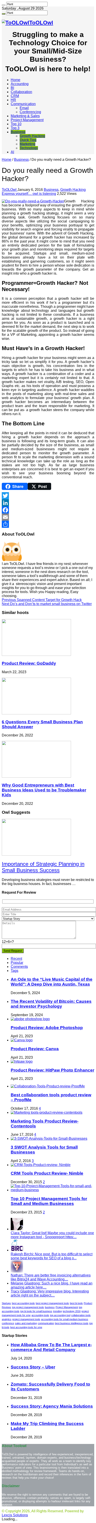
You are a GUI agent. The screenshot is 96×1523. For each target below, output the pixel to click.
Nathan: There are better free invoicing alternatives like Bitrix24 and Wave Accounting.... (51, 1277)
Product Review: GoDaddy (29, 663)
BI (12, 88)
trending (57, 1311)
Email (24, 108)
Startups (6, 1303)
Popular (17, 962)
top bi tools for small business (36, 1311)
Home (15, 80)
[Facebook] (48, 510)
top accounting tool (60, 1315)
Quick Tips (28, 140)
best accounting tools (23, 1303)
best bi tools (76, 1303)
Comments (19, 966)
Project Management (27, 120)
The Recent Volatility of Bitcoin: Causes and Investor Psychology (51, 1004)
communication (46, 1323)
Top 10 (16, 124)
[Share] (48, 524)
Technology (29, 148)
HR (13, 100)
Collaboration (21, 92)
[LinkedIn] (48, 502)
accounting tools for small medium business (64, 1319)
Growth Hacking (32, 136)
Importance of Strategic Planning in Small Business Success (43, 867)
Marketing (27, 144)
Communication (23, 104)
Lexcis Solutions (15, 1515)
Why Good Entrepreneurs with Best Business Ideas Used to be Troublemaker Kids (44, 790)
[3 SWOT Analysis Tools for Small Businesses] (49, 1138)
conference (8, 1323)
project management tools (26, 1319)
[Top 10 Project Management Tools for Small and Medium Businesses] (52, 1190)
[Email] (48, 517)
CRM (15, 96)
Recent (16, 958)
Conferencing (30, 112)
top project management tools (28, 1307)
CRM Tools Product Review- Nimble (47, 1173)
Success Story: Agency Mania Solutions (52, 1406)
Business (18, 132)
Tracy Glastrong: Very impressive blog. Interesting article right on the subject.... (50, 1293)
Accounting (20, 84)
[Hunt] (3, 5)
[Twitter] (48, 495)
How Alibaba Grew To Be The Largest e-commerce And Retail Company (51, 1347)
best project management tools (52, 1303)
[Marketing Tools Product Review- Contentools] (46, 1112)
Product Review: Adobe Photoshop (47, 1027)
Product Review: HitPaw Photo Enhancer (52, 1070)
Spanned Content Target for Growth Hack (42, 600)
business (50, 1307)
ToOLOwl (9, 190)
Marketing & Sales (25, 116)
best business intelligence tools (71, 1323)
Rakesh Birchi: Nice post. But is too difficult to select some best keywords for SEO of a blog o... (51, 1256)
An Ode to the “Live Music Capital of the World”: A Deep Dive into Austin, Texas (51, 982)
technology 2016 (72, 1311)
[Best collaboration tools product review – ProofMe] (48, 1086)
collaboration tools (81, 1315)
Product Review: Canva (35, 1048)
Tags (14, 971)
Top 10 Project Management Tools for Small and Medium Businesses (49, 1201)
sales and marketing (26, 1323)
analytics (6, 1319)
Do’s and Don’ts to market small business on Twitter (47, 604)
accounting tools (40, 1315)
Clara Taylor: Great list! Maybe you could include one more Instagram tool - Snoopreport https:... (52, 1235)
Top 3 (15, 128)
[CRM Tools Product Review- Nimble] (41, 1165)
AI (12, 152)
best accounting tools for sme (26, 1327)
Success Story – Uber (33, 1367)
